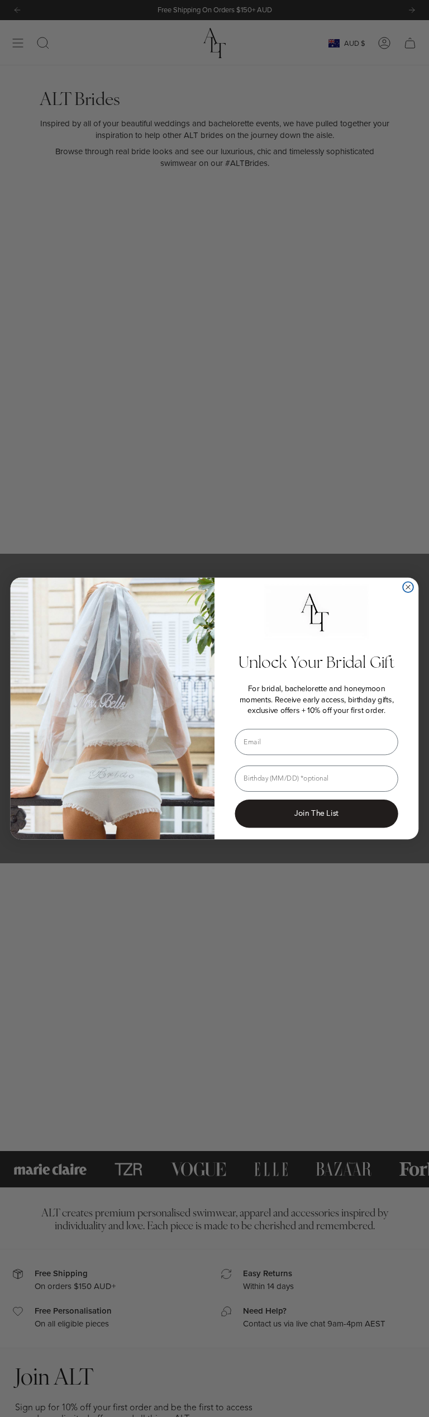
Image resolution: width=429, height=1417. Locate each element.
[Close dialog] (408, 587)
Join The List (316, 813)
